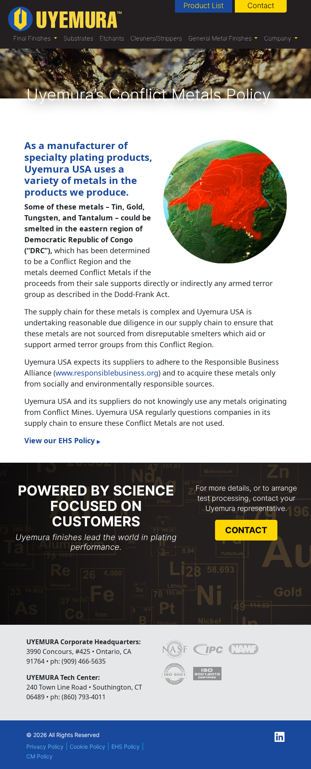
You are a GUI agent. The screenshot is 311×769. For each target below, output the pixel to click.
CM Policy (39, 756)
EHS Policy (125, 746)
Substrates (78, 38)
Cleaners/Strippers (156, 38)
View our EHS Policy (62, 440)
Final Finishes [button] (32, 38)
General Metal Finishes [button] (220, 38)
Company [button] (278, 38)
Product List (203, 5)
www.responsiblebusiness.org (106, 373)
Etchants (112, 38)
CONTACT (246, 530)
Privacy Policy (45, 746)
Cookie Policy (87, 746)
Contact (260, 5)
